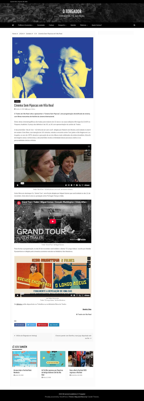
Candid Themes (93, 397)
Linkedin (55, 325)
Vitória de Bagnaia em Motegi (26, 336)
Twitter (32, 325)
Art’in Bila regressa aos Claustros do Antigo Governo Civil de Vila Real (52, 372)
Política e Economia (25, 25)
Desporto (61, 25)
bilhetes (19, 304)
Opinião (73, 25)
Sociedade (41, 25)
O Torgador (72, 11)
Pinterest (43, 325)
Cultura (51, 25)
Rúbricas (83, 25)
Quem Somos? (97, 25)
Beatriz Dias (87, 309)
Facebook (20, 325)
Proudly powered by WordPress (56, 397)
